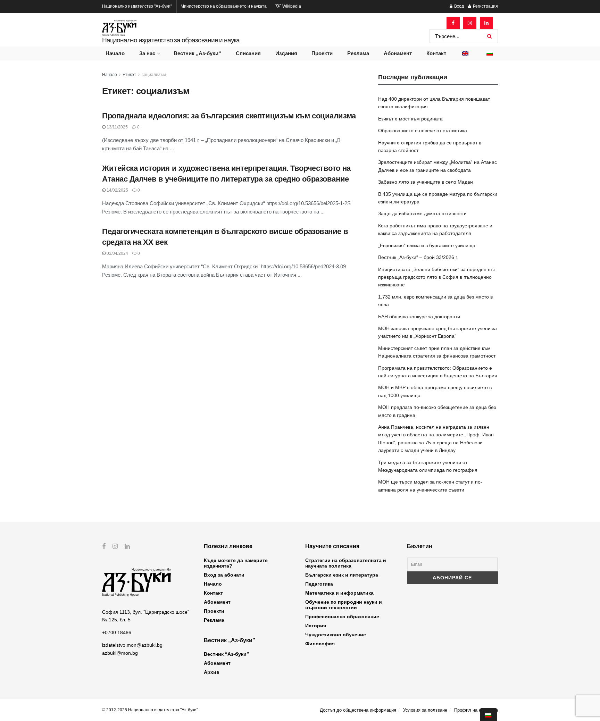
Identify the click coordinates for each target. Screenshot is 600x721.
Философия (320, 643)
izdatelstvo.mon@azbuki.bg (132, 645)
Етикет (129, 74)
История (315, 625)
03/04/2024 (117, 253)
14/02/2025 (117, 190)
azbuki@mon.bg (120, 653)
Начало (115, 53)
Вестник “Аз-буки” (226, 654)
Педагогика (319, 584)
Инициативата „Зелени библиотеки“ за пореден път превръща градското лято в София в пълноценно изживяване (437, 277)
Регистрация (485, 6)
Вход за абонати (224, 575)
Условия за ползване (425, 710)
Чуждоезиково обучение (335, 634)
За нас (147, 53)
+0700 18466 (116, 632)
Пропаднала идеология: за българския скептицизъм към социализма (229, 115)
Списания (248, 53)
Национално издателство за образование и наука (171, 40)
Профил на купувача (476, 710)
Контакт (436, 53)
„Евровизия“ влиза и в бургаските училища (426, 245)
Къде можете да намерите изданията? (236, 563)
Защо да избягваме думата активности (422, 213)
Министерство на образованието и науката (224, 6)
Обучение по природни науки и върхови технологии (343, 604)
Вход (458, 6)
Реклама (358, 53)
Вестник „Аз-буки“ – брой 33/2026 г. (418, 257)
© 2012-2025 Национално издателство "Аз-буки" (150, 709)
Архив (211, 672)
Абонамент (398, 53)
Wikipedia (291, 6)
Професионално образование (342, 616)
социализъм (154, 74)
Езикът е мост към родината (410, 118)
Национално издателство (137, 6)
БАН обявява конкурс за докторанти (419, 316)
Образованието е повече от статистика (422, 130)
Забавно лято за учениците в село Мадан (425, 182)
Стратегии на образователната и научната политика (345, 563)
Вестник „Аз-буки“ (197, 53)
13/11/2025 (117, 127)
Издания (286, 53)
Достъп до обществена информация (358, 710)
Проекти (322, 53)
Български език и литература (341, 575)
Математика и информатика (339, 593)
